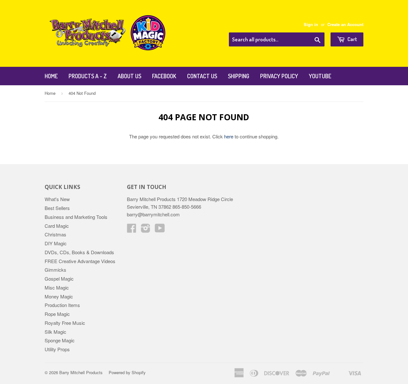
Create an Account (345, 24)
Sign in (311, 24)
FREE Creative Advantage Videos (80, 261)
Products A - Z (88, 76)
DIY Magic (56, 243)
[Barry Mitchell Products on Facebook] (131, 230)
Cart (351, 39)
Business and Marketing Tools (76, 216)
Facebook (164, 76)
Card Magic (57, 225)
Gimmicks (55, 269)
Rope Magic (57, 314)
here (228, 136)
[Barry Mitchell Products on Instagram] (145, 230)
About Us (129, 76)
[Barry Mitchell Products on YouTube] (160, 230)
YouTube (320, 76)
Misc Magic (57, 287)
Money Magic (59, 296)
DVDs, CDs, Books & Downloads (79, 252)
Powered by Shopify (127, 372)
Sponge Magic (60, 340)
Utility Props (57, 349)
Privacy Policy (279, 76)
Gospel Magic (59, 278)
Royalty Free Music (65, 322)
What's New (57, 199)
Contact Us (202, 76)
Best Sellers (57, 208)
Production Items (62, 305)
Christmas (55, 234)
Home (51, 76)
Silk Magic (55, 331)
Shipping (238, 76)
